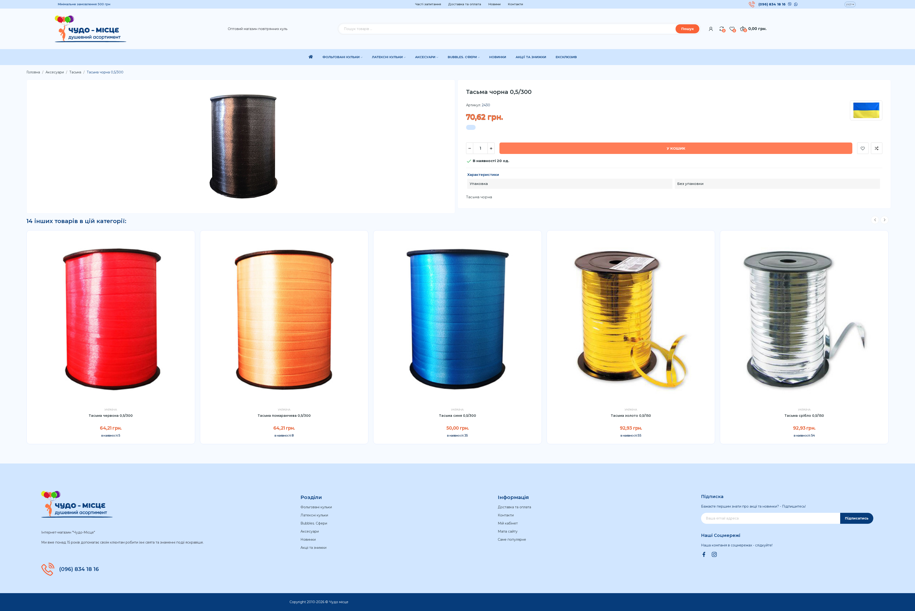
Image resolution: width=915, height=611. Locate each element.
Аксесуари (309, 531)
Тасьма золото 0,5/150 (631, 415)
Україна (110, 409)
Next (884, 220)
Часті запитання (428, 4)
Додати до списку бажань (863, 148)
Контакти (515, 4)
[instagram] (714, 555)
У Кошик (676, 148)
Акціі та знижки (313, 547)
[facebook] (704, 555)
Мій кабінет (508, 523)
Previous (875, 220)
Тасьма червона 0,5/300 (111, 415)
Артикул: (473, 105)
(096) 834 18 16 (772, 4)
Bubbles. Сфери (313, 523)
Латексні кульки (314, 515)
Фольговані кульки (316, 507)
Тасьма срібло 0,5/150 (804, 415)
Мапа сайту (508, 531)
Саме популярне (512, 539)
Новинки (308, 539)
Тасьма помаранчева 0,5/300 (284, 415)
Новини (494, 4)
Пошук (687, 29)
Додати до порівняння (876, 148)
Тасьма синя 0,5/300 (457, 415)
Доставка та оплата (464, 4)
